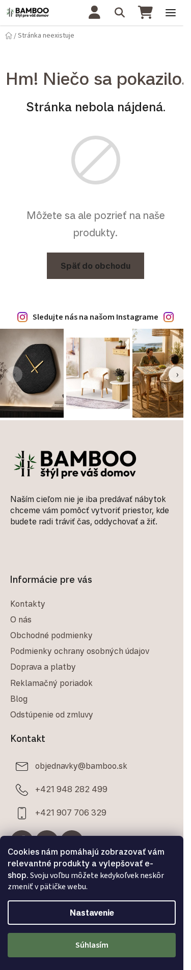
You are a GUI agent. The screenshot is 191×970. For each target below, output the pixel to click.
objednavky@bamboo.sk (81, 766)
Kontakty (27, 604)
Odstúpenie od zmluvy (51, 714)
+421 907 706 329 (70, 812)
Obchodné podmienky (51, 635)
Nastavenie (92, 913)
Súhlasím (91, 945)
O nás (21, 619)
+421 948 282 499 (71, 789)
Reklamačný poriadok (51, 683)
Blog (19, 699)
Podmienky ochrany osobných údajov (79, 651)
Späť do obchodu (95, 266)
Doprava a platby (43, 667)
